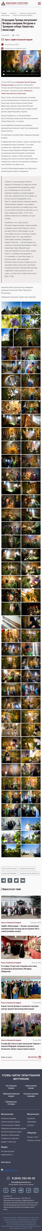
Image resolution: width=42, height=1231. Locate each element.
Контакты (5, 1162)
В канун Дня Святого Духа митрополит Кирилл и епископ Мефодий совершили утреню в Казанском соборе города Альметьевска (20, 1046)
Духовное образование (10, 1135)
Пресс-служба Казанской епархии (18, 39)
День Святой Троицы (9, 868)
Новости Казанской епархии (22, 15)
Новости (13, 13)
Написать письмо (34, 1140)
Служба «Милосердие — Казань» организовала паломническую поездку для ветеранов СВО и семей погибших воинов (20, 929)
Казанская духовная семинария (31, 1094)
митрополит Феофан (9, 873)
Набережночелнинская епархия (11, 1094)
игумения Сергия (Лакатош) (29, 873)
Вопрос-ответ (32, 1137)
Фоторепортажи (7, 1151)
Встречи (30, 1125)
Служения (31, 1118)
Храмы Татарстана (8, 1142)
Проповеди (31, 1122)
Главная (4, 13)
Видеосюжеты (6, 1155)
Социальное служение (10, 1138)
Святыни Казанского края (11, 1132)
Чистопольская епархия (11, 1086)
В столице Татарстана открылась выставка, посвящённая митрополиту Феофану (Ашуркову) (19, 969)
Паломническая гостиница (11, 1102)
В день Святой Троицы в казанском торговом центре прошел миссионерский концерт (19, 1007)
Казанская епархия (8, 1118)
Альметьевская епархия (31, 1086)
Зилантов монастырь (27, 868)
